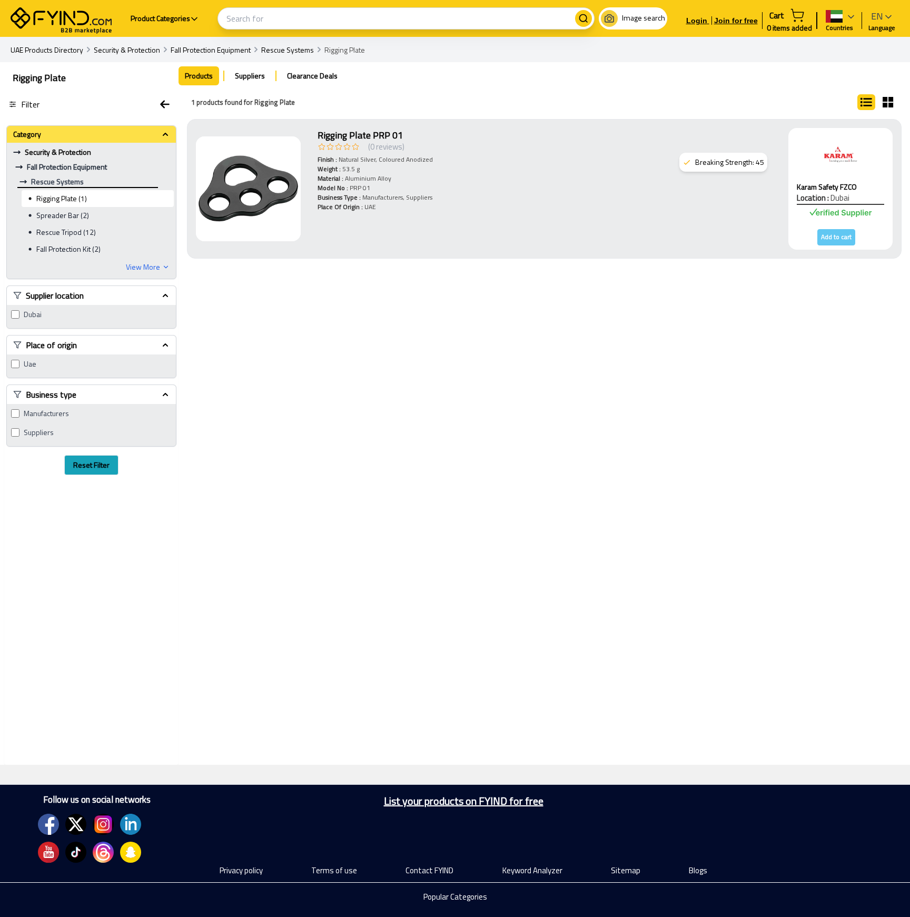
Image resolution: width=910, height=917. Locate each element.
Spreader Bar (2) (62, 215)
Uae (30, 364)
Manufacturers (46, 413)
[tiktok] (75, 852)
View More (143, 267)
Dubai (33, 314)
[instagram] (103, 824)
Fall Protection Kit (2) (68, 248)
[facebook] (48, 824)
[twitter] (75, 824)
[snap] (130, 852)
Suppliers (39, 432)
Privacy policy (241, 870)
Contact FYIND (429, 870)
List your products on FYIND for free (463, 801)
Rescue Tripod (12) (66, 232)
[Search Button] (583, 18)
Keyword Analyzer (532, 870)
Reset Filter (91, 464)
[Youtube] (48, 852)
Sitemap (625, 870)
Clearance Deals (312, 75)
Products (199, 75)
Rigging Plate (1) (61, 198)
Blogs (698, 870)
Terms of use (334, 870)
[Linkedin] (130, 824)
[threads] (103, 852)
